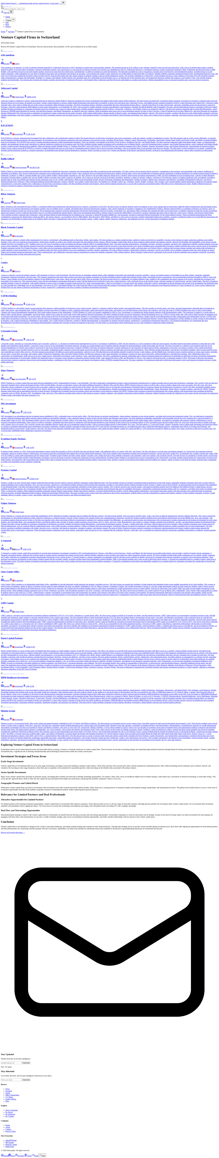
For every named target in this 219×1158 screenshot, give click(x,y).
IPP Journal (9, 1142)
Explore (8, 20)
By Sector (9, 1112)
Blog (7, 25)
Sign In (6, 13)
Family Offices (10, 1099)
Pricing (8, 27)
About (7, 1127)
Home (7, 17)
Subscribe (26, 1063)
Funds (7, 1093)
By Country (9, 1116)
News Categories (11, 1110)
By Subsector (10, 1114)
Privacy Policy (10, 1131)
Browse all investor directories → (13, 832)
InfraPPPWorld (10, 1140)
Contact (8, 1129)
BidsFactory (9, 1147)
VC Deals (9, 1097)
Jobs (7, 22)
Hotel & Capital (11, 1144)
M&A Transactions (12, 1095)
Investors (11, 32)
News (7, 1089)
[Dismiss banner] (63, 3)
